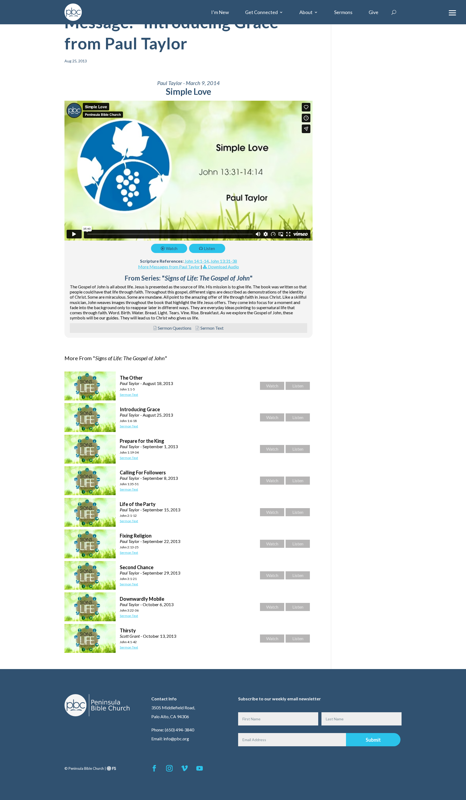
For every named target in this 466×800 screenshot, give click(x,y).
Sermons (343, 12)
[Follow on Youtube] (199, 768)
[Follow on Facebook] (154, 768)
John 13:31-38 (223, 261)
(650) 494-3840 (179, 729)
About (306, 12)
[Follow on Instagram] (169, 768)
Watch (171, 248)
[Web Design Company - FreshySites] (111, 768)
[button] (452, 12)
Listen (209, 248)
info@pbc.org (176, 738)
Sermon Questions (174, 327)
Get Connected (261, 12)
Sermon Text (212, 327)
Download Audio (223, 266)
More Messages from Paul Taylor (169, 266)
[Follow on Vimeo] (184, 768)
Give (373, 12)
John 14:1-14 (196, 261)
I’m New (220, 12)
